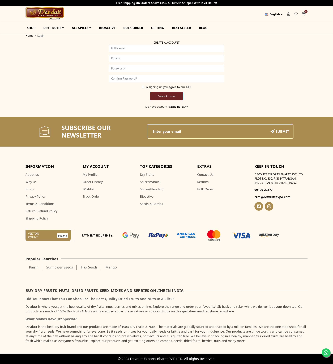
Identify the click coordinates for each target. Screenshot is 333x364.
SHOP (31, 28)
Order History (93, 182)
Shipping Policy (36, 218)
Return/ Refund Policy (41, 211)
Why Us (31, 182)
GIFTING (157, 28)
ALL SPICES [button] (80, 28)
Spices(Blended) (151, 189)
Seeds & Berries (151, 204)
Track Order (91, 196)
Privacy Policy (35, 196)
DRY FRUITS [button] (52, 28)
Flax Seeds (89, 267)
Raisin (34, 267)
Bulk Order (205, 189)
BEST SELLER (181, 28)
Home (29, 36)
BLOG (203, 28)
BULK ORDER (133, 28)
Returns (203, 182)
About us (32, 174)
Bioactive (146, 196)
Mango (111, 267)
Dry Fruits (147, 174)
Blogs (29, 189)
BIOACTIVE (107, 28)
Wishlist (89, 189)
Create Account (166, 96)
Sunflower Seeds (59, 267)
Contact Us (205, 174)
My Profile (90, 174)
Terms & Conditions (39, 204)
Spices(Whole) (150, 182)
